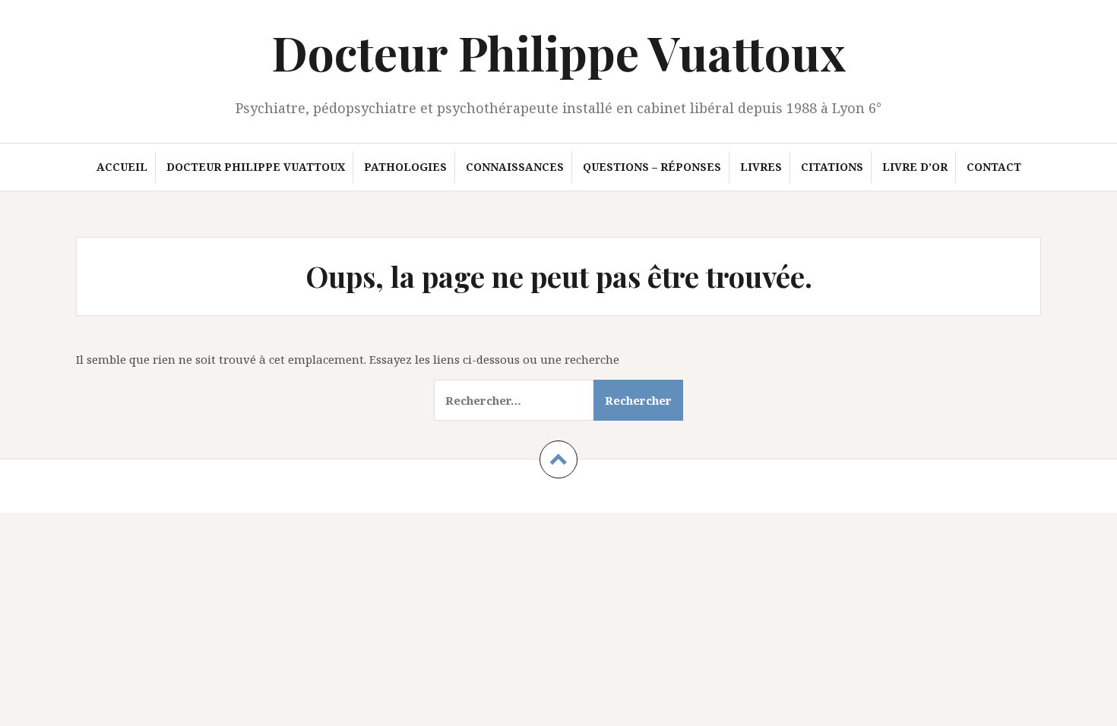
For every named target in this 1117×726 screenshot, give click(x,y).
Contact (994, 166)
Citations (832, 166)
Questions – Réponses (652, 166)
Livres (761, 166)
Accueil (122, 166)
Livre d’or (915, 166)
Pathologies (405, 166)
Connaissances (515, 166)
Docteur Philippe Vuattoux (558, 52)
